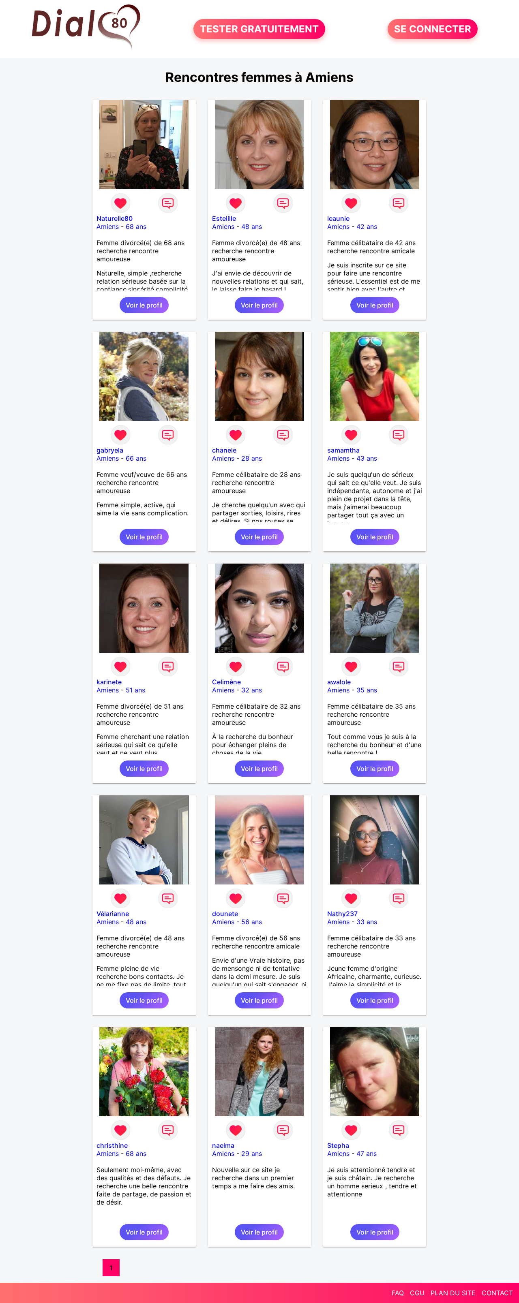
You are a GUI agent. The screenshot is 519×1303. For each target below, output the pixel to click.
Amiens (108, 226)
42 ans (366, 226)
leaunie (338, 218)
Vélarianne (113, 914)
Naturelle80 (115, 218)
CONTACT (497, 1293)
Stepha (338, 1145)
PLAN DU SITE (453, 1293)
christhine (112, 1145)
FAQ (398, 1293)
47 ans (366, 1153)
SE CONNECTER (432, 29)
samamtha (343, 450)
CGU (417, 1293)
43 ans (366, 458)
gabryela (110, 450)
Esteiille (224, 218)
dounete (225, 914)
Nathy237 (342, 914)
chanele (224, 450)
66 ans (136, 458)
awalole (339, 682)
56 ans (251, 922)
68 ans (136, 226)
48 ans (251, 226)
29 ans (251, 1153)
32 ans (251, 690)
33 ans (366, 922)
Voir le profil (144, 305)
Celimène (226, 682)
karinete (109, 682)
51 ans (135, 690)
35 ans (366, 690)
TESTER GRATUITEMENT (259, 29)
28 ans (251, 458)
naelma (223, 1145)
